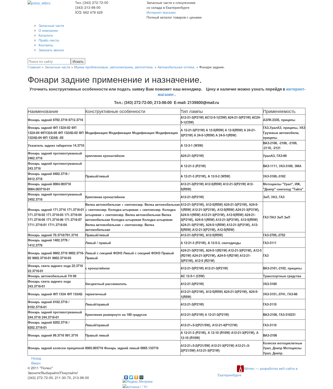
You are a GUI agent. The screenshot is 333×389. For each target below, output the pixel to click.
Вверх (36, 362)
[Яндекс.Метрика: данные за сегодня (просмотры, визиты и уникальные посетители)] (138, 381)
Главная (34, 66)
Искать (78, 61)
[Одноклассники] (136, 376)
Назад (36, 358)
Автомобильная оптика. (176, 66)
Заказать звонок (51, 49)
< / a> (143, 386)
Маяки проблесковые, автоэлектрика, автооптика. (114, 66)
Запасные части (57, 66)
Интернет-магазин (161, 12)
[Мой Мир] (141, 376)
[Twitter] (131, 376)
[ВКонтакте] (126, 376)
